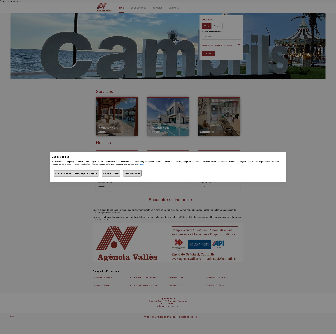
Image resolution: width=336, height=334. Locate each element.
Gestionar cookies (132, 173)
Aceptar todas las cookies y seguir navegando (76, 173)
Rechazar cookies (111, 173)
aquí (142, 164)
